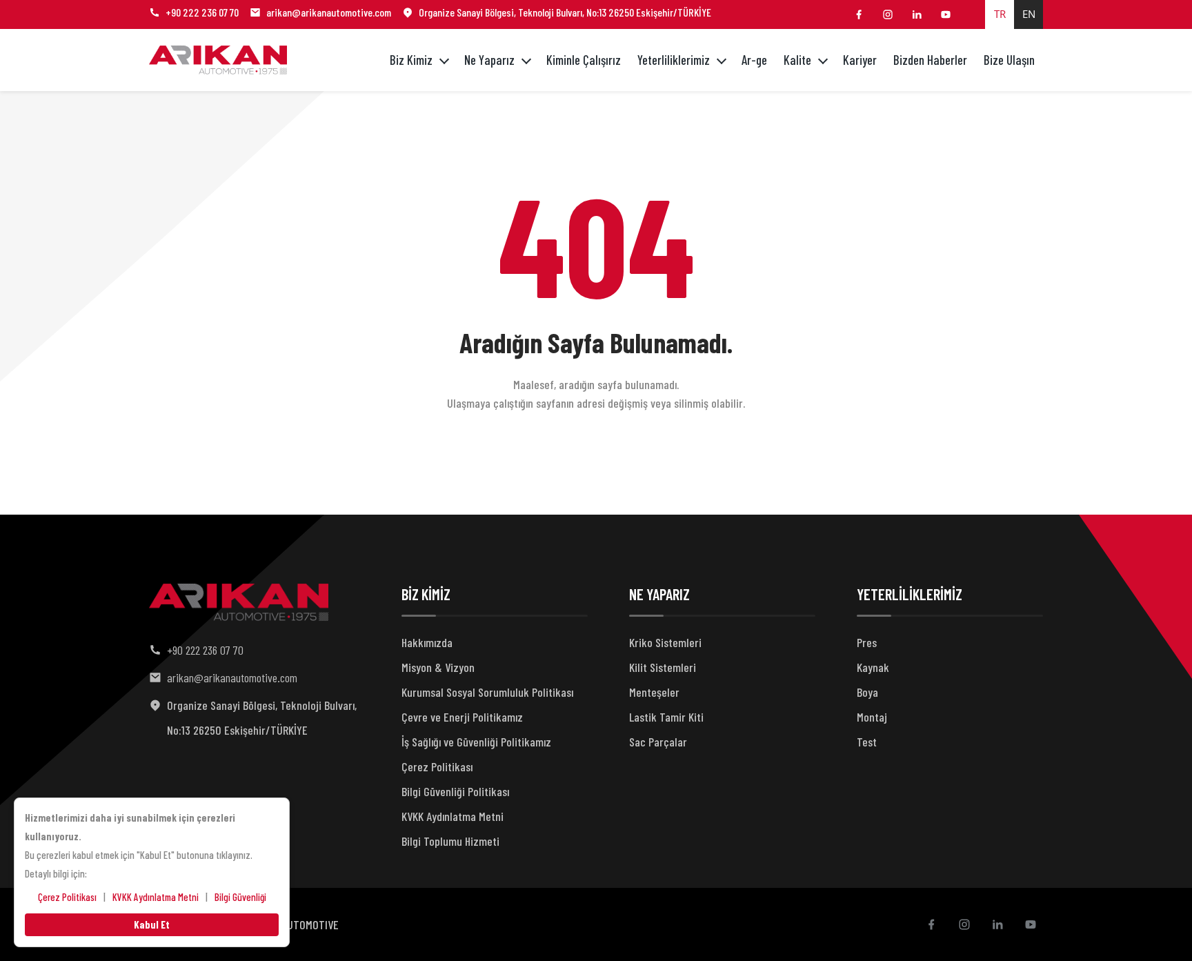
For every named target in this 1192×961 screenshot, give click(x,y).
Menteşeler (654, 692)
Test (867, 741)
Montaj (872, 716)
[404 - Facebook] (858, 14)
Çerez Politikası (437, 766)
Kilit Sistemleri (662, 667)
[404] (218, 60)
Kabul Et (152, 924)
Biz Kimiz (411, 60)
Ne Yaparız (489, 60)
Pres (867, 642)
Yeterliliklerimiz (673, 60)
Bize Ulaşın (1009, 60)
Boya (867, 692)
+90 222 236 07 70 (202, 12)
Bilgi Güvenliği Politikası (455, 791)
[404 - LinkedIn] (916, 14)
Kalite (797, 60)
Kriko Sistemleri (665, 642)
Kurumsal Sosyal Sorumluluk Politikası (487, 692)
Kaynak (873, 667)
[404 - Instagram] (887, 14)
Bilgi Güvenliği (240, 897)
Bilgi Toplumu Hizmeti (450, 841)
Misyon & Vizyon (438, 667)
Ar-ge (754, 60)
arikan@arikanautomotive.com (328, 12)
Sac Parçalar (658, 741)
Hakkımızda (427, 642)
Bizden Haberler (930, 60)
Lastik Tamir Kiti (666, 716)
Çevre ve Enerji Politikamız (462, 716)
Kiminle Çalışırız (583, 60)
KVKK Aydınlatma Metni (452, 816)
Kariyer (860, 60)
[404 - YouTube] (945, 14)
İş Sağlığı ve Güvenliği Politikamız (476, 741)
